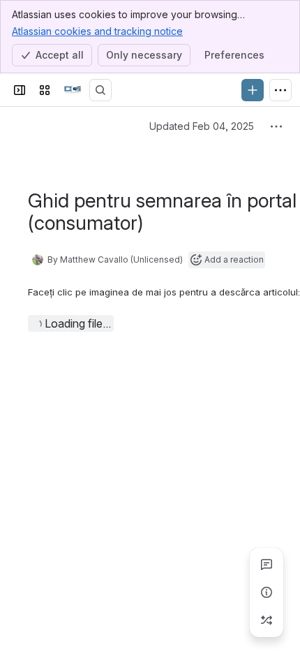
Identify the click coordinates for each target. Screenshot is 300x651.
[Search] (100, 90)
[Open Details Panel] (266, 592)
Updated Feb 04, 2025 (201, 126)
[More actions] (276, 126)
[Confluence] (72, 90)
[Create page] (266, 620)
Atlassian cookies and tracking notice (97, 31)
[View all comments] (266, 564)
